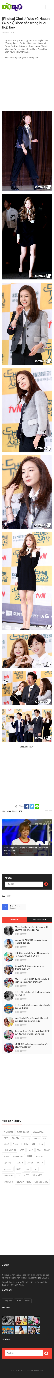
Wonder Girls (18, 1156)
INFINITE (24, 1144)
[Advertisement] (27, 85)
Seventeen (8, 1169)
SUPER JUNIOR (23, 1132)
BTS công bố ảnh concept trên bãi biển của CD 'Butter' (32, 1006)
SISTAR (6, 1156)
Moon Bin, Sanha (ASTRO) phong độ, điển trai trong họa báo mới (31, 928)
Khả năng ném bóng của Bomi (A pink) (21, 850)
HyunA (30, 1150)
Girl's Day (26, 1139)
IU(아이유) (8, 1163)
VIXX (27, 1169)
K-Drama (8, 1131)
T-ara (41, 1144)
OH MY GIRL (41, 1181)
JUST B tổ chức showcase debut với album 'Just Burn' (31, 1045)
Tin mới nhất (14, 919)
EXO (6, 1138)
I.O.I (18, 1176)
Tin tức (18, 1301)
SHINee (36, 1139)
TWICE (19, 1162)
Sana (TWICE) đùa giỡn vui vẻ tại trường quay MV (29, 967)
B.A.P (35, 1169)
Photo (27, 1301)
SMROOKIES (8, 1176)
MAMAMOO (8, 1182)
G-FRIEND (39, 1156)
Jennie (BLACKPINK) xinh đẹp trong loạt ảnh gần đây (31, 941)
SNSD (15, 1138)
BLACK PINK (24, 1181)
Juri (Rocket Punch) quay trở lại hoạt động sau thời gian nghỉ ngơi (31, 1019)
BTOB (22, 1150)
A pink (15, 1144)
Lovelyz (30, 1163)
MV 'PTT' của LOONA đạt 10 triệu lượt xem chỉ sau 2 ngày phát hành (32, 980)
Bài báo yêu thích (39, 919)
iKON (19, 1168)
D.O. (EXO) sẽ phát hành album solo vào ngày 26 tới (32, 993)
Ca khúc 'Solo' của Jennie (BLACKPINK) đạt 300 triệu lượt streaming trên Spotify (32, 1034)
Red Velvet (10, 1149)
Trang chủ (8, 1301)
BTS (29, 1156)
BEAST (47, 1150)
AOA (38, 1150)
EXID (33, 1144)
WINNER (37, 1175)
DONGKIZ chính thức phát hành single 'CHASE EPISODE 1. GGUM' (32, 954)
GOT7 (40, 1162)
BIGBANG (38, 1131)
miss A (6, 1144)
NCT (26, 1175)
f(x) (44, 1139)
